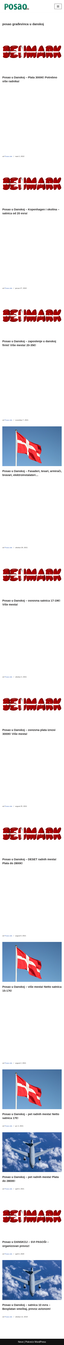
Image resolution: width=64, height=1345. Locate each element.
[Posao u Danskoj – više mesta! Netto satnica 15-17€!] (32, 962)
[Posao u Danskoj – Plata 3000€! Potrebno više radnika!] (32, 51)
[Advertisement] (32, 121)
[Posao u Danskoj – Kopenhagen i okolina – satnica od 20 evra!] (32, 183)
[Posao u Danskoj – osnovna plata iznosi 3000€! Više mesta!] (32, 704)
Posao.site (8, 156)
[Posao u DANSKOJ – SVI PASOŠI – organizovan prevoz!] (32, 1216)
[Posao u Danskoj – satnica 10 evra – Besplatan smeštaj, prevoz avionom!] (32, 1280)
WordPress (40, 1341)
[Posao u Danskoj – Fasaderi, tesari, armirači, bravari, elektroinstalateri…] (32, 446)
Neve (20, 1341)
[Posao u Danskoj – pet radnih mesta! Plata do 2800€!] (32, 1152)
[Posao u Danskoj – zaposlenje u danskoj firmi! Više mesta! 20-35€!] (32, 315)
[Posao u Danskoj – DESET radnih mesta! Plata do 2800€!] (32, 833)
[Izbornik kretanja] (58, 6)
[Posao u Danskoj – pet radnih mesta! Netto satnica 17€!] (32, 1089)
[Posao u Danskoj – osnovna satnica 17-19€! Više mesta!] (32, 574)
